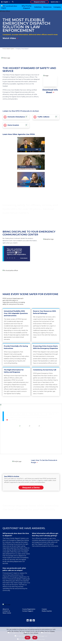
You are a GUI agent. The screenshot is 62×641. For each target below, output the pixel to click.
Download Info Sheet (50, 91)
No (35, 637)
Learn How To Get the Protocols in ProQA (44, 461)
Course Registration (28, 609)
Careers (44, 609)
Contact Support (27, 611)
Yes (27, 637)
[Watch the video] (31, 144)
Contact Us (6, 611)
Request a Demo (39, 2)
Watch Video (9, 38)
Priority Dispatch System (8, 48)
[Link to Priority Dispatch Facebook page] (34, 620)
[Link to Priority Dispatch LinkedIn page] (27, 620)
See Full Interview (14, 420)
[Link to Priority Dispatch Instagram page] (30, 620)
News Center (7, 613)
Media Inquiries (47, 611)
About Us (6, 609)
